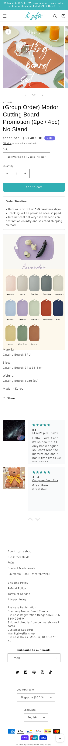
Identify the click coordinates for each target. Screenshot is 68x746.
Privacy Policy (17, 599)
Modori (7, 102)
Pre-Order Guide (19, 557)
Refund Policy (17, 588)
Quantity (8, 165)
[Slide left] (26, 95)
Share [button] (11, 398)
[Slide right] (42, 95)
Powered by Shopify (43, 744)
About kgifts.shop (19, 551)
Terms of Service (19, 593)
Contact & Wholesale (21, 568)
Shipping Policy (18, 582)
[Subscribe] (56, 658)
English (32, 717)
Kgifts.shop (29, 744)
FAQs (11, 562)
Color (6, 149)
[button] (5, 16)
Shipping (7, 143)
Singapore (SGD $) (32, 697)
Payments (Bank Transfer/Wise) (29, 573)
